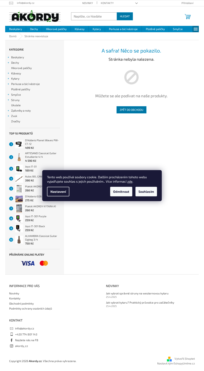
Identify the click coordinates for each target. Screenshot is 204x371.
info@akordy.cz (24, 328)
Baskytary (17, 57)
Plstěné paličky (20, 89)
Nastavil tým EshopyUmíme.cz (176, 363)
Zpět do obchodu (131, 109)
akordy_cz (21, 346)
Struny (15, 100)
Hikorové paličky (21, 68)
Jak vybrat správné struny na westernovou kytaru (137, 293)
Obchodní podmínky (21, 303)
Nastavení (58, 191)
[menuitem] (15, 29)
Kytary (15, 78)
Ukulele (16, 105)
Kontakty (107, 3)
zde (129, 181)
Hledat (125, 16)
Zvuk (14, 116)
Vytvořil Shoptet (185, 358)
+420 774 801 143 (26, 334)
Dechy (15, 62)
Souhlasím (146, 191)
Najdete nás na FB (26, 340)
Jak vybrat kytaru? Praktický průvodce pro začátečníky (140, 302)
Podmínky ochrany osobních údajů (30, 308)
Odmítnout (121, 191)
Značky (15, 121)
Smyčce (16, 94)
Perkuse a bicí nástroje (25, 84)
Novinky (87, 3)
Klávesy (16, 73)
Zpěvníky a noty (21, 110)
